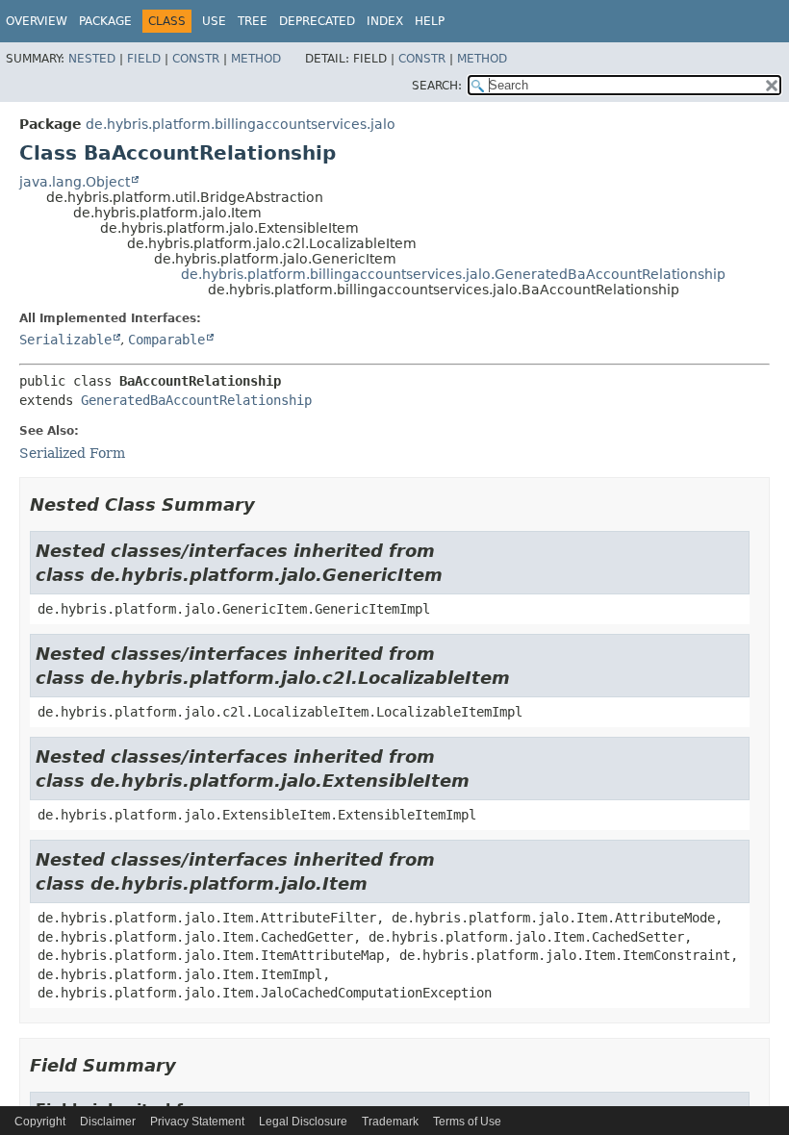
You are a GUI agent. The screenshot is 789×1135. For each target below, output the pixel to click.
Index (385, 21)
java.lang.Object (74, 181)
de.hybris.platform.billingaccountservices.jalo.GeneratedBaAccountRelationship (453, 274)
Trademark (390, 1121)
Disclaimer (108, 1121)
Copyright (39, 1121)
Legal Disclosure (303, 1121)
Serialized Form (72, 453)
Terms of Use (467, 1121)
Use (214, 21)
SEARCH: (437, 85)
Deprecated (317, 21)
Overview (36, 21)
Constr (195, 58)
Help (430, 21)
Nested (91, 58)
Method (256, 58)
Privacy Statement (197, 1121)
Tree (252, 21)
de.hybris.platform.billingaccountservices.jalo (240, 124)
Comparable (166, 339)
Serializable (65, 339)
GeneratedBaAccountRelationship (196, 400)
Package (105, 21)
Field (144, 58)
